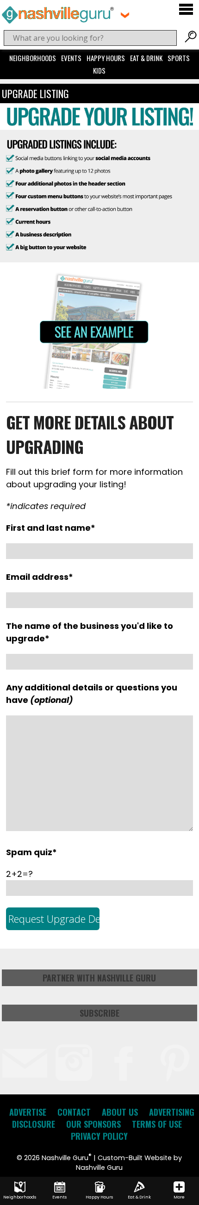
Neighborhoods (32, 58)
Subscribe (99, 1013)
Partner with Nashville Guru (99, 978)
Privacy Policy (99, 1136)
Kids (99, 70)
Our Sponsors (93, 1124)
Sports (179, 58)
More (179, 1197)
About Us (120, 1112)
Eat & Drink (146, 58)
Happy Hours (106, 58)
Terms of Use (157, 1124)
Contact (74, 1112)
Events (71, 58)
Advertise (27, 1112)
